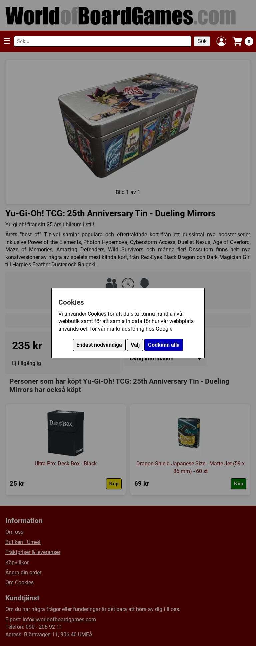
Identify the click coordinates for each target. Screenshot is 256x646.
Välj (135, 345)
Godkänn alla (164, 345)
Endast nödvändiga (99, 345)
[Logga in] (221, 41)
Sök (202, 41)
